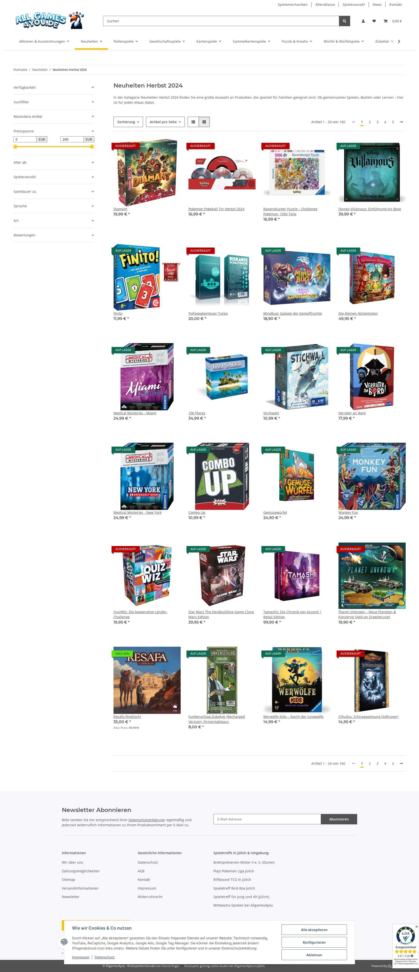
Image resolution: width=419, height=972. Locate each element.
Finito (117, 313)
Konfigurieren (314, 942)
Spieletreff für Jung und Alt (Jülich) (241, 896)
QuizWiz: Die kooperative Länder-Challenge (140, 614)
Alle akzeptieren (314, 930)
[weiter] (401, 122)
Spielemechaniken (293, 4)
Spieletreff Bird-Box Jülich (234, 888)
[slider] (15, 146)
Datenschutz (105, 957)
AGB (141, 871)
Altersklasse (325, 4)
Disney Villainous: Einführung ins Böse (369, 209)
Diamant (120, 209)
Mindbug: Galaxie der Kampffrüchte (292, 313)
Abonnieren (339, 819)
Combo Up (196, 512)
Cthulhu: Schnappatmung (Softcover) (368, 716)
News (377, 4)
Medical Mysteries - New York (137, 512)
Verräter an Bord (352, 413)
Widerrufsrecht (150, 896)
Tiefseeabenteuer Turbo (208, 313)
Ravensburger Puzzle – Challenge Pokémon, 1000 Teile (290, 211)
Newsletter (71, 896)
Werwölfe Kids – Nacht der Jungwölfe (293, 716)
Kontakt (395, 4)
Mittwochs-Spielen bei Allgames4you (243, 905)
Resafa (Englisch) (127, 716)
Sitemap (68, 879)
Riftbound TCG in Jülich (232, 879)
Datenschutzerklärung (147, 820)
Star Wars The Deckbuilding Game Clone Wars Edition (221, 614)
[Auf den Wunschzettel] (172, 147)
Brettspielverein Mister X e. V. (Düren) (243, 862)
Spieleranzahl (354, 4)
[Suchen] (344, 21)
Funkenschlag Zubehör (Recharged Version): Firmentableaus (216, 719)
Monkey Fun (348, 512)
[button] (363, 21)
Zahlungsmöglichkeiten (81, 871)
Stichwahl (271, 413)
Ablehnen (314, 955)
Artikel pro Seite (163, 122)
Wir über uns (72, 862)
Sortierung (126, 122)
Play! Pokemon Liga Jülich (233, 871)
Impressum (80, 957)
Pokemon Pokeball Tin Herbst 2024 (216, 209)
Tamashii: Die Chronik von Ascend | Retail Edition (292, 614)
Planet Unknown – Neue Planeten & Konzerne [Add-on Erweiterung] (367, 614)
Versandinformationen (80, 888)
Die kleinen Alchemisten (358, 313)
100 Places (196, 413)
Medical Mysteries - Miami (134, 413)
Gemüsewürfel (275, 512)
